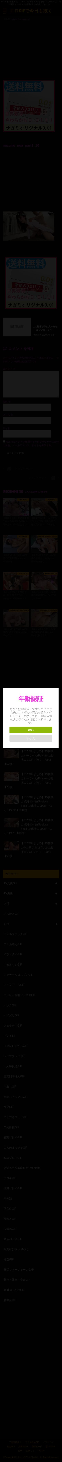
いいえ (31, 738)
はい (31, 729)
